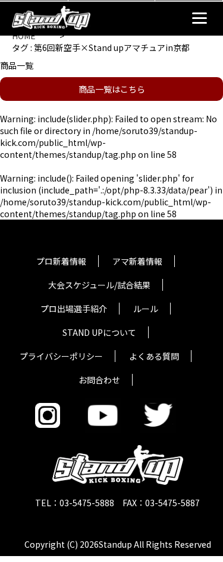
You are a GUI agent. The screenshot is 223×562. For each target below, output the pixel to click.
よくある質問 (154, 356)
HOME (24, 36)
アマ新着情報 (137, 261)
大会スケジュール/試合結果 (99, 285)
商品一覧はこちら (111, 89)
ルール (145, 309)
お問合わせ (99, 380)
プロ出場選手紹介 (73, 309)
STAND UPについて (99, 332)
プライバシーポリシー (61, 356)
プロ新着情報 (61, 261)
